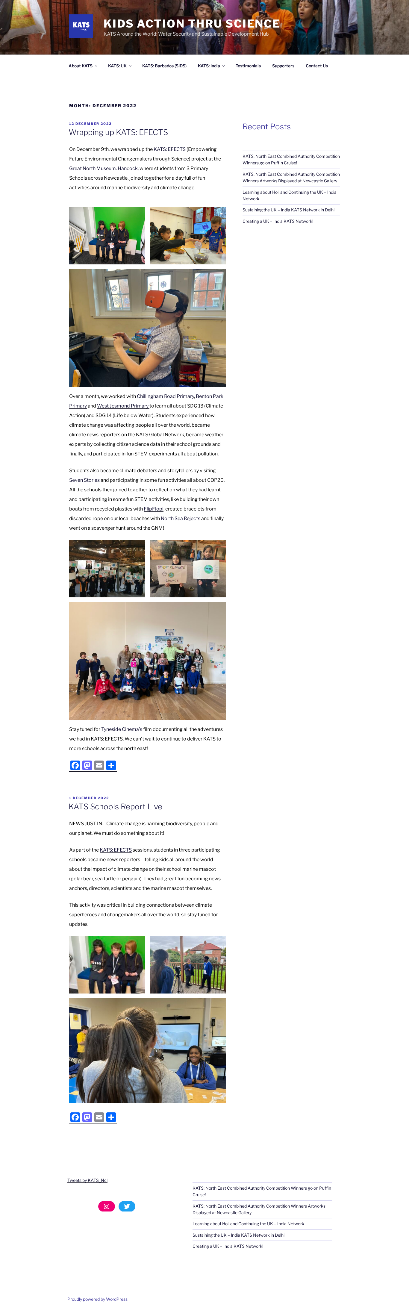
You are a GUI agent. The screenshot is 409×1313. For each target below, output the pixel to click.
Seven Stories (84, 480)
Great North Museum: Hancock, (104, 168)
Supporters (283, 65)
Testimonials (248, 65)
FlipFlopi (153, 509)
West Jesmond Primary (123, 406)
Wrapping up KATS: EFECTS (118, 132)
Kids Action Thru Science (192, 23)
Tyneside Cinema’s (122, 729)
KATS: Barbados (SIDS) (164, 65)
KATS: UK (117, 65)
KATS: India (209, 65)
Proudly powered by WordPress (97, 1299)
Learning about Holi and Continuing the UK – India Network (248, 1223)
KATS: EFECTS (170, 149)
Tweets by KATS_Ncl (87, 1180)
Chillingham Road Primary (165, 396)
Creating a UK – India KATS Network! (278, 221)
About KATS (81, 65)
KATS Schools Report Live (115, 806)
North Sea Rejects (180, 518)
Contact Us (317, 65)
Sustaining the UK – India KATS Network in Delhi (288, 209)
